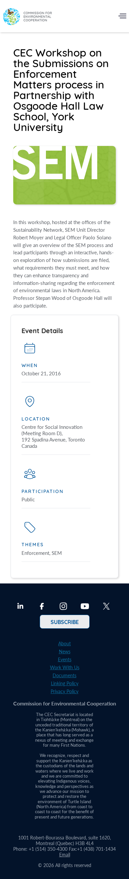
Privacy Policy (64, 691)
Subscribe (65, 622)
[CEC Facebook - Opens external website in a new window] (42, 607)
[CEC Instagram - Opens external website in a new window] (63, 607)
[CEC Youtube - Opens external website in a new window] (85, 607)
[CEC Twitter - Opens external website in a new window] (106, 607)
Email (64, 854)
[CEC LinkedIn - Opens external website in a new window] (20, 607)
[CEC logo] (27, 17)
